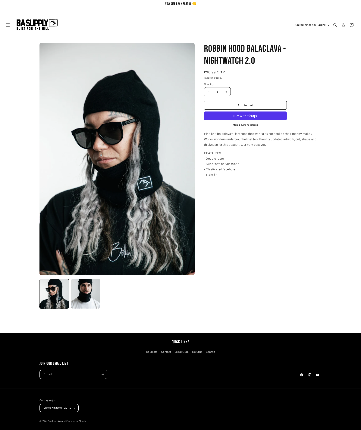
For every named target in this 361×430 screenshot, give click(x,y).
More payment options (245, 125)
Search (210, 351)
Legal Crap (181, 351)
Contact (166, 351)
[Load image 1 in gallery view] (54, 294)
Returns (197, 351)
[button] (8, 25)
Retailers (152, 351)
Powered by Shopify (76, 421)
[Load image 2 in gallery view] (85, 294)
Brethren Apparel (57, 421)
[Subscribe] (103, 374)
